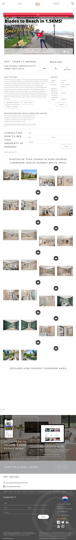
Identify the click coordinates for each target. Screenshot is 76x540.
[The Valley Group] (38, 3)
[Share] (2, 409)
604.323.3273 (10, 152)
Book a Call (61, 467)
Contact (56, 3)
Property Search (29, 491)
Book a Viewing (12, 106)
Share (61, 104)
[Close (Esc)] (0, 409)
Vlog (19, 3)
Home (5, 491)
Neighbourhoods (44, 491)
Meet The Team (15, 491)
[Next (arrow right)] (2, 411)
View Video (28, 102)
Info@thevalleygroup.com (64, 508)
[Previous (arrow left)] (0, 411)
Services (56, 491)
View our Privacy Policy (8, 538)
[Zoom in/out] (4, 409)
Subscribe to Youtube (51, 454)
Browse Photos (12, 102)
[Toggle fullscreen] (3, 409)
